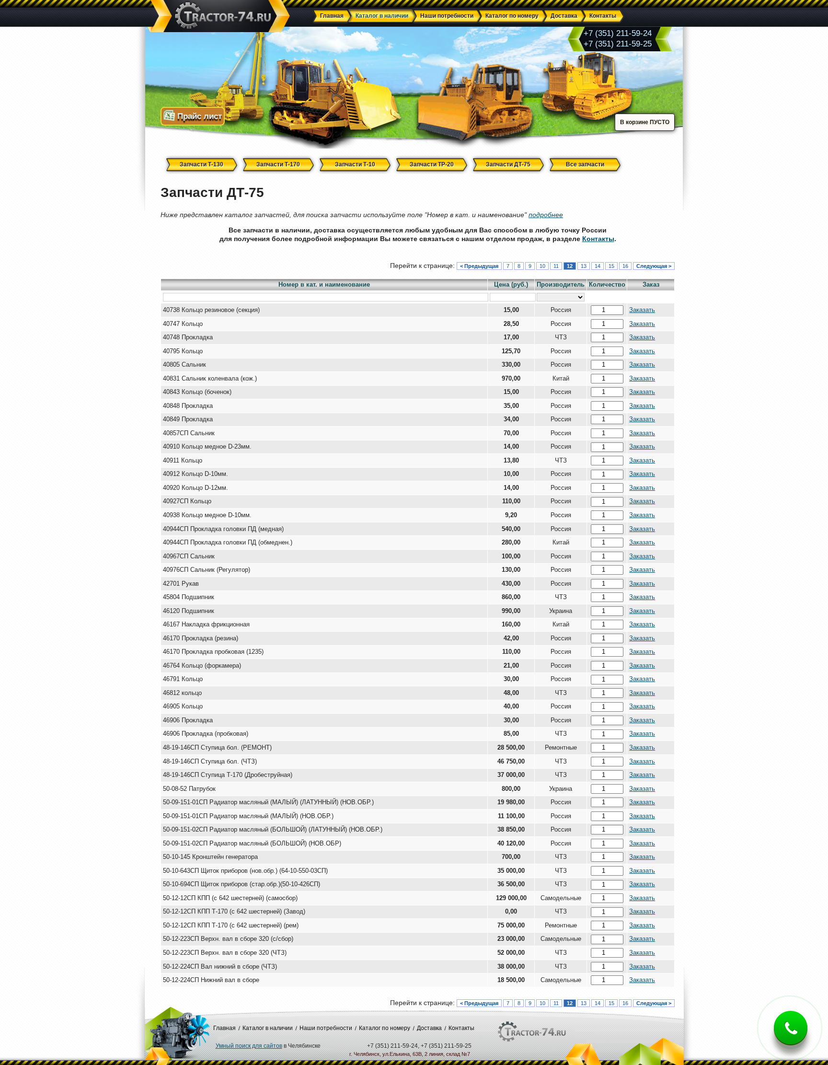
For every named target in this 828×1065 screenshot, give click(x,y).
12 (570, 266)
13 (583, 266)
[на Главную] (218, 16)
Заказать (642, 310)
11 (556, 266)
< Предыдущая (479, 266)
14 (597, 266)
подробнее (546, 215)
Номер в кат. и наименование (324, 284)
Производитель (561, 284)
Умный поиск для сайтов (249, 1045)
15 (611, 266)
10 (542, 266)
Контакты (598, 239)
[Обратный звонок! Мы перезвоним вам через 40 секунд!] (791, 1035)
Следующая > (653, 266)
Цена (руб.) (511, 284)
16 (625, 266)
